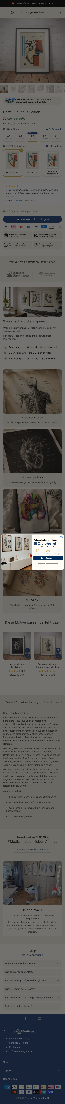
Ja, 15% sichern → (48, 558)
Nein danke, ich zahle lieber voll (48, 563)
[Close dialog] (62, 536)
